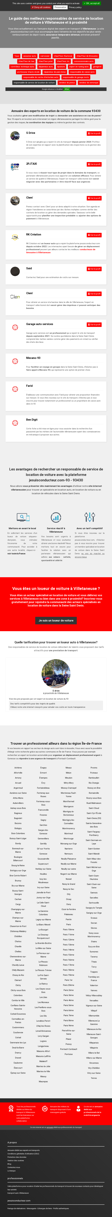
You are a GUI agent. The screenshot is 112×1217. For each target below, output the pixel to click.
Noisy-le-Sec (68, 889)
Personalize (60, 7)
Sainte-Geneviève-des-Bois (94, 825)
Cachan (18, 899)
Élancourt (18, 1068)
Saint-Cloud (94, 808)
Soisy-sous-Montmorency (94, 935)
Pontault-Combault (68, 1049)
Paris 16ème (68, 960)
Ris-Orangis (94, 783)
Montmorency (68, 828)
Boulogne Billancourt (18, 859)
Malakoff (43, 1061)
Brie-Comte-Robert (18, 876)
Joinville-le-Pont (43, 892)
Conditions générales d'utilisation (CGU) (23, 1154)
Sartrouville (94, 903)
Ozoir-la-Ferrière (69, 909)
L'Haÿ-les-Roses (43, 1026)
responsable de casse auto (82, 72)
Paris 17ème (68, 965)
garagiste (97, 66)
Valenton (94, 985)
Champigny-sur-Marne (18, 911)
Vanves (94, 990)
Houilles (43, 874)
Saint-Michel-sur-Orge (94, 869)
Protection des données (17, 1157)
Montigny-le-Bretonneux (68, 813)
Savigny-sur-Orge (94, 913)
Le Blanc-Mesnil (43, 925)
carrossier (45, 56)
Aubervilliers (18, 803)
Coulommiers (18, 1027)
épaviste (61, 66)
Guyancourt (43, 864)
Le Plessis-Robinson (43, 963)
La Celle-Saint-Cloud (43, 904)
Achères (18, 768)
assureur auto (29, 56)
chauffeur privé (46, 61)
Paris (68, 924)
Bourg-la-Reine (18, 865)
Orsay (68, 899)
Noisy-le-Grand (68, 884)
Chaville (18, 946)
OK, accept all (93, 3)
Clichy (18, 985)
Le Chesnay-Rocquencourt (43, 936)
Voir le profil (95, 133)
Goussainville (43, 859)
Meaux (69, 768)
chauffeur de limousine (87, 56)
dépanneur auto (46, 66)
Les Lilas (43, 997)
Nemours (69, 854)
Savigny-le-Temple (94, 908)
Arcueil (18, 783)
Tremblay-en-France (94, 978)
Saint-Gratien (94, 849)
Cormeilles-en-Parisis (18, 1020)
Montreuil (68, 833)
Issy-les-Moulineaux (43, 881)
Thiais (94, 962)
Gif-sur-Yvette (43, 849)
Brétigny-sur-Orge (18, 870)
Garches (43, 825)
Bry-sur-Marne (18, 886)
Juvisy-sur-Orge (43, 897)
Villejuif (94, 1011)
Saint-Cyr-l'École (94, 813)
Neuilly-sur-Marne (68, 864)
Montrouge (68, 839)
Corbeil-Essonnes (18, 1014)
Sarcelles (94, 898)
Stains (94, 941)
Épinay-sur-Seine (18, 1073)
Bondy (18, 843)
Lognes (43, 1041)
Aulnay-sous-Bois (18, 808)
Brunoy (18, 881)
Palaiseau (68, 914)
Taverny (94, 957)
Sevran (94, 923)
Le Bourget (43, 930)
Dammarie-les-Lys (18, 1043)
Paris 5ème (69, 1005)
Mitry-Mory (68, 783)
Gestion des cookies (16, 1161)
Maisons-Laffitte (43, 1056)
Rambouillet (94, 778)
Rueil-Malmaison (94, 803)
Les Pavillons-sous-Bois (43, 1009)
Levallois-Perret (43, 1021)
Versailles (94, 1000)
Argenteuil (18, 788)
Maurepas (43, 1081)
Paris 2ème (69, 990)
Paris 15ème (68, 955)
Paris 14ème (68, 950)
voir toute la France (16, 554)
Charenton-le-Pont (18, 926)
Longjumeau (43, 1046)
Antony (18, 778)
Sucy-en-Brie (94, 947)
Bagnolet (18, 818)
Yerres (94, 1078)
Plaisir (68, 1039)
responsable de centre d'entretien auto (40, 77)
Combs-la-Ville (18, 1000)
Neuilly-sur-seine (68, 869)
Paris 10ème (68, 929)
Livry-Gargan (43, 1036)
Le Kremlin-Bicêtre (43, 943)
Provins (94, 768)
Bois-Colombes (18, 833)
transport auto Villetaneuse (18, 1193)
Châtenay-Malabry (18, 931)
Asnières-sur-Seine (18, 793)
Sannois (94, 893)
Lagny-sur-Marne (43, 919)
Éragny (43, 768)
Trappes (94, 972)
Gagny (43, 820)
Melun (68, 773)
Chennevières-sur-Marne (18, 958)
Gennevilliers (43, 839)
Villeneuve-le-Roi (94, 1029)
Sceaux (94, 918)
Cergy (18, 904)
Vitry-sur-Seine (94, 1073)
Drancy (18, 1053)
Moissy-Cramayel (68, 788)
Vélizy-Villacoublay (94, 995)
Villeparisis (94, 1043)
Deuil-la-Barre (18, 1048)
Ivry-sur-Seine (43, 887)
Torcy (93, 967)
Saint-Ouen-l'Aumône (94, 877)
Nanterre (69, 849)
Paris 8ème (69, 1020)
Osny (68, 904)
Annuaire (11, 1150)
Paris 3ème (69, 995)
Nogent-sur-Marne (69, 874)
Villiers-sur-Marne (94, 1058)
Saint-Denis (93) (94, 818)
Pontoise (69, 1054)
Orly (68, 894)
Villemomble (94, 1016)
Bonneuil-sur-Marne (18, 850)
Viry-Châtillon (94, 1068)
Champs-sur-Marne (18, 919)
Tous (16, 56)
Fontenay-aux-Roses (43, 794)
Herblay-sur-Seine (43, 869)
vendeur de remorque (88, 82)
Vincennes (94, 1063)
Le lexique (11, 1171)
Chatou (18, 941)
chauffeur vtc (63, 61)
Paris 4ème (69, 1000)
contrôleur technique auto (22, 66)
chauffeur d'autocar (63, 56)
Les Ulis (43, 1016)
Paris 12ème (68, 940)
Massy (43, 1076)
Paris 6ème (69, 1010)
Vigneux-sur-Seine (94, 1006)
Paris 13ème (68, 945)
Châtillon (18, 936)
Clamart (18, 980)
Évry (43, 783)
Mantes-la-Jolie (43, 1066)
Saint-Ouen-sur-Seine (94, 886)
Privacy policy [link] (75, 7)
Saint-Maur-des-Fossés (94, 860)
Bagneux (18, 813)
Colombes (18, 995)
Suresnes (94, 952)
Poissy (69, 1044)
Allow (67, 89)
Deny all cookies (42, 7)
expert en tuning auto (79, 66)
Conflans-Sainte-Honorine (18, 1007)
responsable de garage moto (76, 77)
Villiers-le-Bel (94, 1053)
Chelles (18, 951)
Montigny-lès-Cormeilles (69, 822)
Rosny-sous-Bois (93, 798)
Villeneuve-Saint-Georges (93, 1036)
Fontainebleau (43, 788)
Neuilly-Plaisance (68, 859)
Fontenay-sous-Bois (43, 803)
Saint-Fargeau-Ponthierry (94, 833)
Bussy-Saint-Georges (18, 892)
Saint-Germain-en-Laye (94, 842)
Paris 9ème (69, 1025)
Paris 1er (69, 980)
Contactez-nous (14, 1167)
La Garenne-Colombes (43, 913)
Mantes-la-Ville (43, 1071)
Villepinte (94, 1048)
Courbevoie (18, 1032)
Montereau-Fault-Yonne (68, 794)
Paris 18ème (68, 970)
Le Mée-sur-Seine (43, 948)
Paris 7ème (69, 1015)
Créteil (18, 1037)
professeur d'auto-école (28, 72)
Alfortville (18, 773)
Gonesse (43, 854)
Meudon (68, 778)
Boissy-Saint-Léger (18, 838)
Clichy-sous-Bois (18, 990)
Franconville (43, 810)
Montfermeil (68, 801)
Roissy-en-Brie (94, 788)
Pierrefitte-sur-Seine (68, 1032)
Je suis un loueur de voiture (56, 620)
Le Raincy (43, 984)
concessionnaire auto (84, 61)
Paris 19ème (68, 975)
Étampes (43, 778)
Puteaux (94, 773)
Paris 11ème (68, 935)
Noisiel (69, 879)
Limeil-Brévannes (43, 1031)
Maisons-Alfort (43, 1051)
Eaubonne (18, 1063)
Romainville (94, 793)
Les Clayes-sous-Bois (43, 990)
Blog (9, 1164)
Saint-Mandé (94, 854)
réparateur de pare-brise (55, 72)
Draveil (18, 1058)
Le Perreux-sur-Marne (43, 955)
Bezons (18, 823)
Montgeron (68, 806)
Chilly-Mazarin (18, 970)
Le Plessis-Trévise (43, 970)
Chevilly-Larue (18, 965)
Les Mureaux (43, 1002)
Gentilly (43, 844)
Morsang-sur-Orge (69, 844)
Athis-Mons (18, 798)
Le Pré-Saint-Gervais (43, 977)
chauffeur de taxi (26, 61)
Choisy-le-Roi (18, 975)
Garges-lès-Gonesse (43, 832)
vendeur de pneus (67, 82)
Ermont (43, 773)
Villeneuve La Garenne (94, 1022)
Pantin (69, 919)
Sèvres (94, 928)
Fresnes (43, 815)
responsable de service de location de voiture (34, 82)
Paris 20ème (68, 985)
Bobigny (18, 828)
